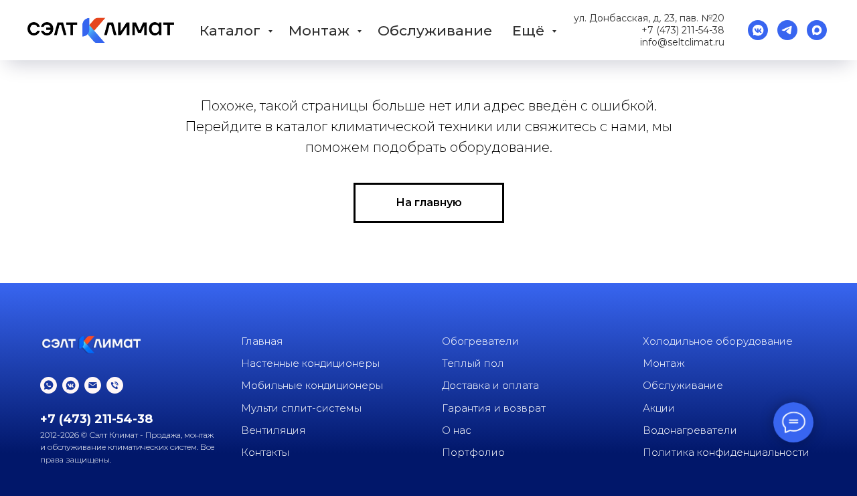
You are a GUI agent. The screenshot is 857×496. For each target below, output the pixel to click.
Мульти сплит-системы (301, 408)
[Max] (817, 30)
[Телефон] (114, 385)
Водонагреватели (690, 430)
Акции (659, 408)
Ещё (530, 30)
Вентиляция (273, 430)
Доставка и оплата (490, 385)
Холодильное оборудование (718, 341)
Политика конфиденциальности (726, 452)
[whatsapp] (48, 385)
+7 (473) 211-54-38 (682, 30)
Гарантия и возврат (494, 408)
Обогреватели (480, 341)
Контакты (265, 452)
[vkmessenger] (758, 30)
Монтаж (321, 30)
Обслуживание (435, 30)
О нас (456, 430)
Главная (262, 341)
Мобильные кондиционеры (312, 385)
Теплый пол (473, 363)
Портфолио (473, 452)
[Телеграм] (787, 30)
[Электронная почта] (92, 385)
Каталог (232, 30)
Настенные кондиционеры (310, 363)
